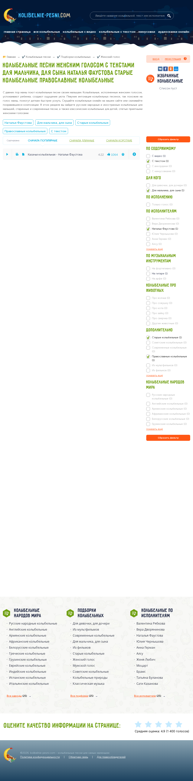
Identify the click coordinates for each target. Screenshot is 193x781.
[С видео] (168, 156)
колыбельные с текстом (117, 31)
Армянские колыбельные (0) (169, 408)
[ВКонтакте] (160, 69)
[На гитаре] (168, 274)
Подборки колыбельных (91, 613)
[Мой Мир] (176, 69)
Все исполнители (147, 696)
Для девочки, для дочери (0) (169, 185)
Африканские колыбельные (29, 641)
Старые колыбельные (92, 122)
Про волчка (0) (161, 298)
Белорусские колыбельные (29, 647)
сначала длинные (81, 140)
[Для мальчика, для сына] (168, 190)
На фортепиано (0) (163, 268)
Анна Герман (145, 647)
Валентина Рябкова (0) (165, 218)
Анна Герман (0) (161, 239)
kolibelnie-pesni (45, 15)
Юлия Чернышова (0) (165, 233)
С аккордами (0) (162, 166)
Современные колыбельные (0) (169, 349)
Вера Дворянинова (150, 629)
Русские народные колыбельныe (33, 623)
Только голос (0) (162, 204)
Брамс (141, 671)
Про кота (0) (159, 308)
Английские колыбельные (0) (170, 403)
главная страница (17, 31)
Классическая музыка (88, 684)
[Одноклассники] (170, 69)
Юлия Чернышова (149, 641)
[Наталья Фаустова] (168, 229)
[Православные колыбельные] (168, 358)
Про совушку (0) (162, 303)
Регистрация (173, 59)
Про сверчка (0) (162, 318)
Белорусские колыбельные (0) (170, 418)
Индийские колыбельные (27, 671)
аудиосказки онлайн (173, 31)
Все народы (17, 696)
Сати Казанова (147, 684)
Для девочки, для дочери (91, 623)
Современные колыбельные (93, 635)
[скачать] (134, 154)
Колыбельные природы (90, 678)
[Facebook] (165, 69)
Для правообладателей (111, 757)
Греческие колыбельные (27, 653)
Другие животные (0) (165, 323)
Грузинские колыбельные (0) (169, 424)
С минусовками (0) (163, 171)
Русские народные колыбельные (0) (163, 396)
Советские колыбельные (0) (169, 342)
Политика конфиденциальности (40, 757)
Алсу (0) (157, 244)
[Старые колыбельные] (168, 337)
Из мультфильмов (86, 629)
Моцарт (142, 665)
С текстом (58, 131)
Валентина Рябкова (150, 623)
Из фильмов (81, 647)
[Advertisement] (168, 482)
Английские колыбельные (28, 629)
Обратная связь (78, 757)
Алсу (139, 653)
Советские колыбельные (91, 671)
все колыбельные (47, 31)
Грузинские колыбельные (28, 659)
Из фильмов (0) (161, 370)
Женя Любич (145, 659)
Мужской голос (84, 665)
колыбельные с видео (79, 31)
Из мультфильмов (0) (164, 365)
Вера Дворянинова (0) (165, 223)
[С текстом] (168, 161)
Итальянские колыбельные (29, 684)
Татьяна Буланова (149, 678)
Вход (156, 59)
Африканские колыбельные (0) (171, 413)
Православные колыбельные (25, 131)
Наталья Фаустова (18, 122)
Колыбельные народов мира (27, 613)
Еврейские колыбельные (27, 665)
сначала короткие (119, 140)
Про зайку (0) (160, 313)
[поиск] (169, 16)
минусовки (146, 31)
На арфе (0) (159, 278)
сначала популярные (42, 140)
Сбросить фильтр (168, 139)
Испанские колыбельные (27, 678)
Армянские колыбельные (27, 635)
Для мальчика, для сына (54, 122)
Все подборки (81, 696)
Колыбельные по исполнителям (157, 613)
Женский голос (84, 659)
